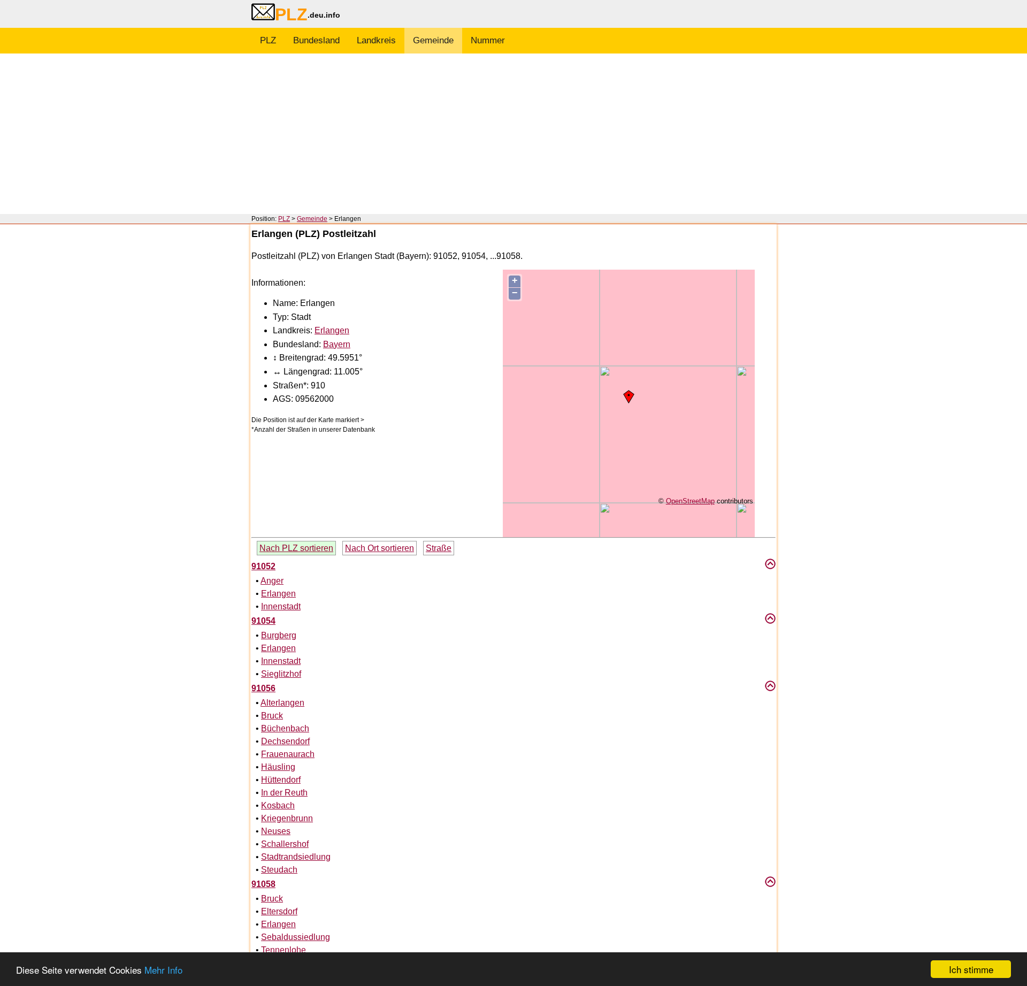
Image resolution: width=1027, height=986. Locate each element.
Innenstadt (281, 606)
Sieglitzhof (281, 673)
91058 (263, 884)
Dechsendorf (285, 741)
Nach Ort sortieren (379, 548)
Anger (271, 580)
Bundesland (316, 40)
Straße (438, 548)
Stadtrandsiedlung (296, 856)
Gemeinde (433, 40)
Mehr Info (163, 969)
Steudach (279, 869)
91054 (263, 620)
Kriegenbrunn (287, 818)
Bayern (336, 344)
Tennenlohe (283, 949)
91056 (263, 688)
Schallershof (285, 844)
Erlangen (332, 330)
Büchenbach (285, 728)
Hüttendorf (281, 779)
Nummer (488, 40)
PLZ (268, 40)
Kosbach (278, 805)
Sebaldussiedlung (295, 937)
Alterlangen (282, 702)
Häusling (278, 766)
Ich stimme (971, 969)
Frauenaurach (288, 754)
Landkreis (376, 40)
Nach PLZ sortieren (296, 548)
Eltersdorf (279, 911)
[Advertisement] (513, 134)
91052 (263, 566)
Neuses (275, 831)
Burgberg (278, 635)
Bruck (272, 715)
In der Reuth (284, 792)
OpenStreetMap (690, 501)
